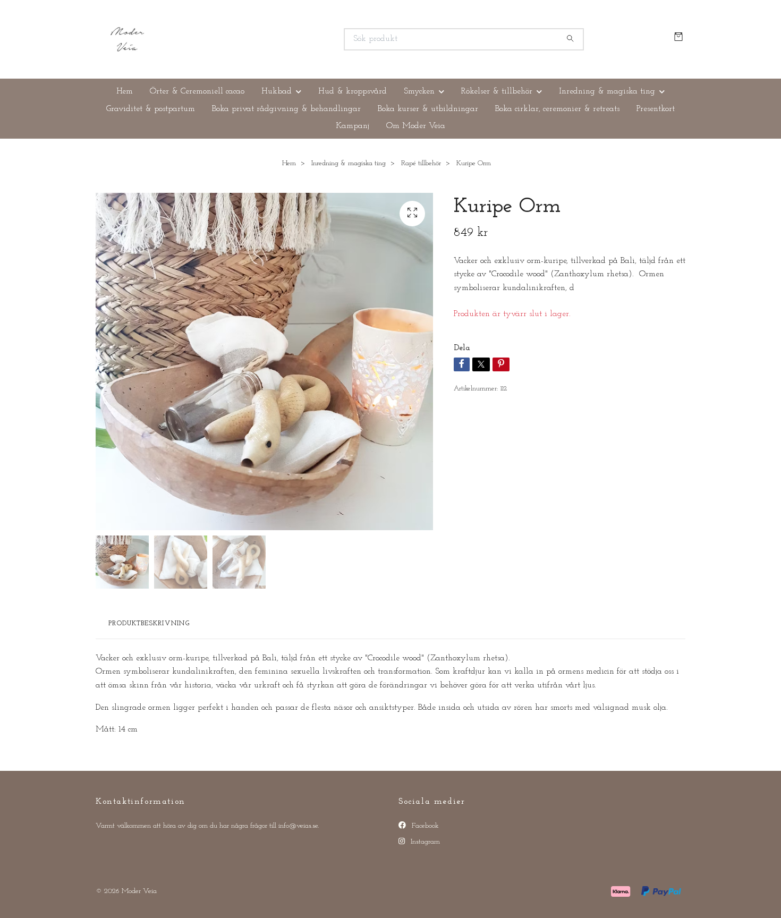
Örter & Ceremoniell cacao (197, 91)
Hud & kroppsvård (352, 91)
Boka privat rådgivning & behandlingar (286, 109)
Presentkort (655, 109)
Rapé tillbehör (421, 163)
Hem (124, 91)
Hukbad (276, 91)
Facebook (424, 826)
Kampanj (352, 126)
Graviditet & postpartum (150, 109)
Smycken (419, 91)
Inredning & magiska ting (607, 91)
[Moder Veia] (243, 39)
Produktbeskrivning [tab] (149, 623)
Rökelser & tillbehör (496, 91)
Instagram (424, 842)
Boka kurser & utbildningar (428, 109)
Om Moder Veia (415, 126)
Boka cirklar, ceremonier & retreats (557, 109)
